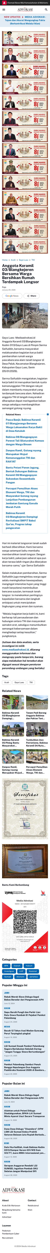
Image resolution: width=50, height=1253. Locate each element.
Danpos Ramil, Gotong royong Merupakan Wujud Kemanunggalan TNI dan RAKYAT (23, 456)
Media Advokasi (29, 1246)
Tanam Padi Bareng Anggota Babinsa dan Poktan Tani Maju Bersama (36, 716)
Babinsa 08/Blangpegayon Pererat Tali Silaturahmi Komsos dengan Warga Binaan (25, 440)
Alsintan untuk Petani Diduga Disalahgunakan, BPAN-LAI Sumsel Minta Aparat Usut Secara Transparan (24, 1113)
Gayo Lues (19, 682)
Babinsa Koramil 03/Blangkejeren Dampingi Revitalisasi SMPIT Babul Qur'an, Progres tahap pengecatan (22, 520)
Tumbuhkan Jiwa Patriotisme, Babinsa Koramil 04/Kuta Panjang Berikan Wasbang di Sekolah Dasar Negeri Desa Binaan (37, 743)
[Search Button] (46, 9)
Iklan (30, 1210)
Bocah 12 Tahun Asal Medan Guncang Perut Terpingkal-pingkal (24, 1032)
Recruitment (7, 1238)
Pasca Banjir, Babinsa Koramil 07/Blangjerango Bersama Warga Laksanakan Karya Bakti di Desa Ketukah (24, 425)
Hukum (7, 1008)
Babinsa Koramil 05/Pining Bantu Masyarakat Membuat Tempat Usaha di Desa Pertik (13, 743)
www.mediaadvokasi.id (15, 649)
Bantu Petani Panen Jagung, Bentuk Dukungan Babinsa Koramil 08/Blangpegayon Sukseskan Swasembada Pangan (22, 475)
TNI (31, 682)
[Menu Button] (4, 9)
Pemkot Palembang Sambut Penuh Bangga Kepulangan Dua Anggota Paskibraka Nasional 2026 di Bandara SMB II (24, 1067)
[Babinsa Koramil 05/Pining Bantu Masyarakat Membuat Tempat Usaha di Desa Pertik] (13, 729)
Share (33, 296)
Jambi (6, 993)
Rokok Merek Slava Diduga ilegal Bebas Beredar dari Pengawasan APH (24, 998)
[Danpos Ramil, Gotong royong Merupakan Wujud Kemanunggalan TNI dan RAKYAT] (13, 756)
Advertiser (6, 1217)
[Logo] (25, 1190)
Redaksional (33, 1205)
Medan (7, 1026)
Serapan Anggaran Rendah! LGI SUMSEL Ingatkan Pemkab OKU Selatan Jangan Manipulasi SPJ (21, 1168)
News (6, 1143)
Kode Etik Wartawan (11, 1205)
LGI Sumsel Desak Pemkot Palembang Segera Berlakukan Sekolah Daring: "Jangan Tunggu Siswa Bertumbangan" (24, 1049)
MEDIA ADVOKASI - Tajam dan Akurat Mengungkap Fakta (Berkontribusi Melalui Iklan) (25, 20)
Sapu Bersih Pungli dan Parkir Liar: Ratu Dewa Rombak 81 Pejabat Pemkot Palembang (24, 1015)
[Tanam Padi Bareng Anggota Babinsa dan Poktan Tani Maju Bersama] (37, 702)
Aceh (6, 682)
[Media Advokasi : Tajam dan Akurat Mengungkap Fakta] (25, 9)
